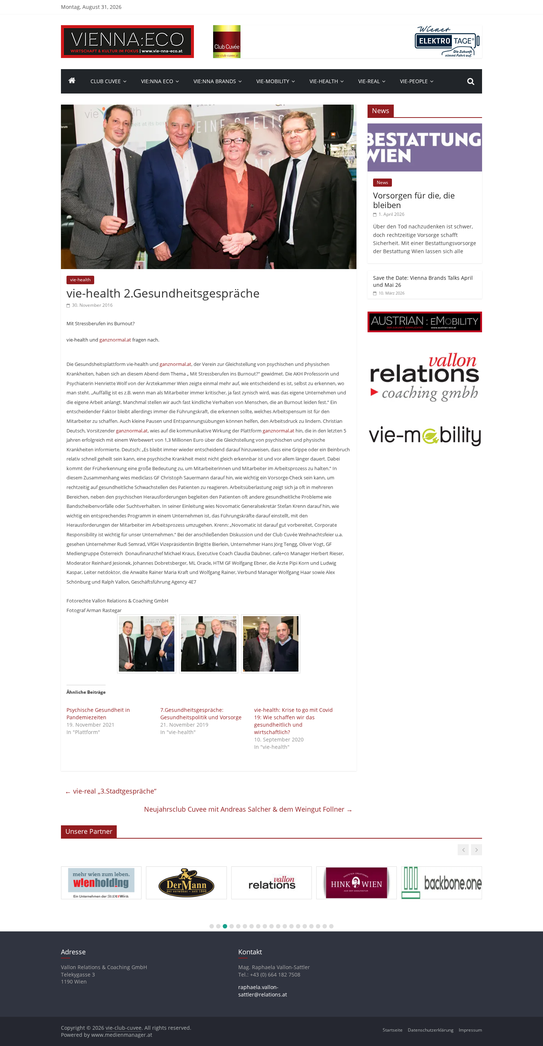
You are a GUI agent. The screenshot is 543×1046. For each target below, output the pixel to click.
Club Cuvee (105, 81)
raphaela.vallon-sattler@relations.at (262, 991)
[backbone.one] (441, 867)
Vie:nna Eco (157, 81)
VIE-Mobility (272, 81)
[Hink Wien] (356, 867)
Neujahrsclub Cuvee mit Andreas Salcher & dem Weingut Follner (248, 809)
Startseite (393, 1030)
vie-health (80, 279)
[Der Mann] (186, 867)
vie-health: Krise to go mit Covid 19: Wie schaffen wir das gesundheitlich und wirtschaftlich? (293, 721)
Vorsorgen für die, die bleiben (414, 200)
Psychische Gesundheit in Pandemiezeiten (98, 713)
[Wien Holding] (101, 867)
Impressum (470, 1030)
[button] (463, 849)
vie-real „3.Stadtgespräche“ (110, 791)
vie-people (414, 81)
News (382, 182)
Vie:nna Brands (215, 81)
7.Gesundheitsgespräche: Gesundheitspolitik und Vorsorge (201, 713)
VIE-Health (324, 81)
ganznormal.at (115, 339)
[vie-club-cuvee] (127, 30)
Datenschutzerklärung (431, 1030)
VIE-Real (369, 81)
